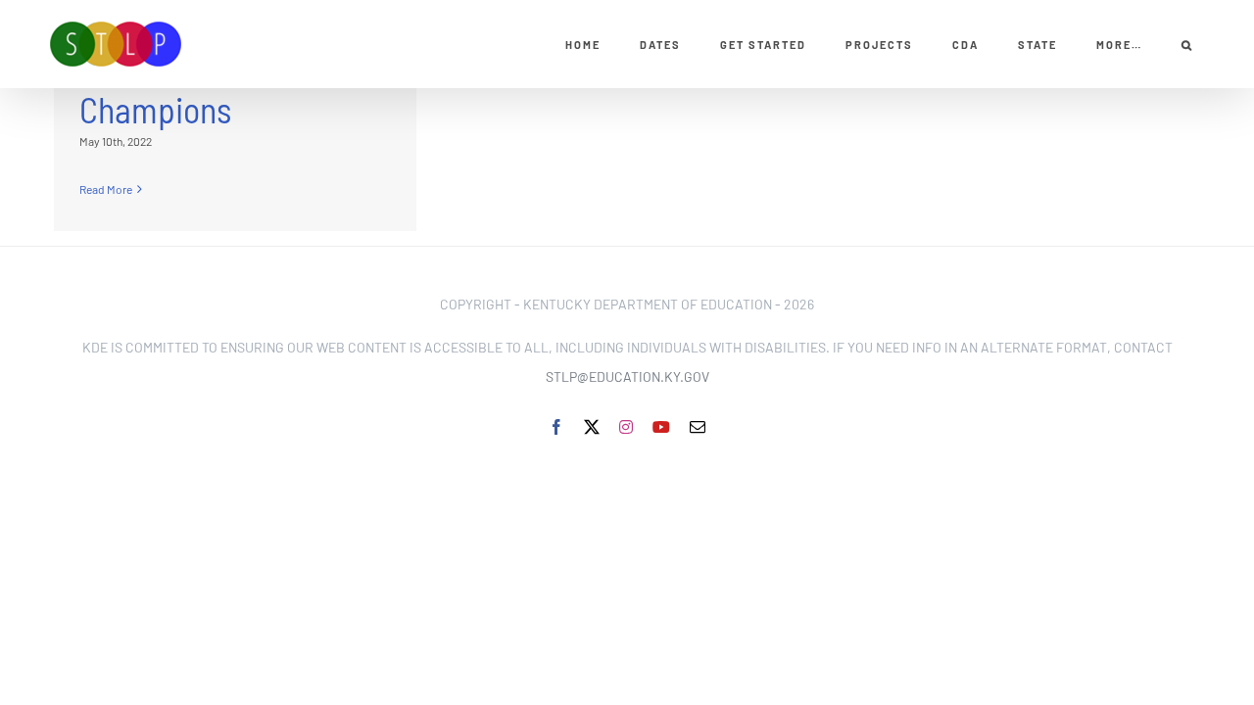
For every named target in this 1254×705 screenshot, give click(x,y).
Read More (105, 189)
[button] (1187, 44)
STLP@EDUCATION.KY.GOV (627, 376)
